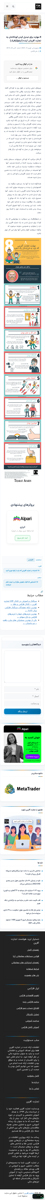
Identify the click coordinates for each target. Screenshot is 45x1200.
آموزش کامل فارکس (30, 1027)
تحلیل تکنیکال (32, 1014)
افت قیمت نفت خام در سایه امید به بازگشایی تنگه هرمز (22, 902)
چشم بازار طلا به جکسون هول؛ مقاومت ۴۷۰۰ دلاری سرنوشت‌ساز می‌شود (21, 912)
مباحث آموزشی (32, 1020)
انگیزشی (30, 560)
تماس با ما (34, 1088)
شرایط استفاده (32, 969)
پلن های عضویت (31, 975)
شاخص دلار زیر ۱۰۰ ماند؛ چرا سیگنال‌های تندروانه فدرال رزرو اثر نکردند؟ (23, 872)
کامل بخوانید (33, 1075)
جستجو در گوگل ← (22, 78)
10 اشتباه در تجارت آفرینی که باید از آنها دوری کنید (22, 570)
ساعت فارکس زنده (31, 1001)
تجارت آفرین (29, 1193)
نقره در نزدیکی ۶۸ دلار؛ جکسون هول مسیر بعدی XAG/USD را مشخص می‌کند (23, 882)
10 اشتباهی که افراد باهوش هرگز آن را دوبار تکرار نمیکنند (22, 583)
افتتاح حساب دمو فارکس (27, 1008)
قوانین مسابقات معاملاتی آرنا (26, 956)
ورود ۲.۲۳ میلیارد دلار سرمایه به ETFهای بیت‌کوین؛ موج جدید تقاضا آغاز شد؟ (21, 892)
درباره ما (35, 1082)
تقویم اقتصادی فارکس (29, 995)
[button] (13, 6)
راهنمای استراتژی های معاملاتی (25, 962)
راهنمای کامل (33, 950)
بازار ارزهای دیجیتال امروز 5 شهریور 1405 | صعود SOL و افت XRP (23, 921)
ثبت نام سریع (23, 538)
